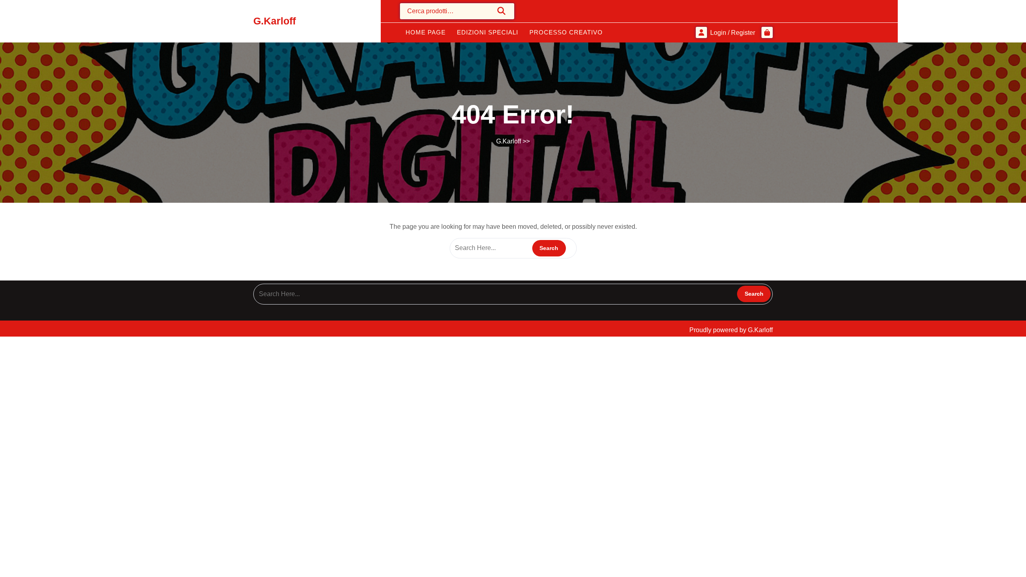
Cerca (501, 11)
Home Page (426, 32)
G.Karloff (274, 20)
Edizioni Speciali (487, 32)
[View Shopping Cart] (767, 32)
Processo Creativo (566, 32)
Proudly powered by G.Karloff (731, 330)
